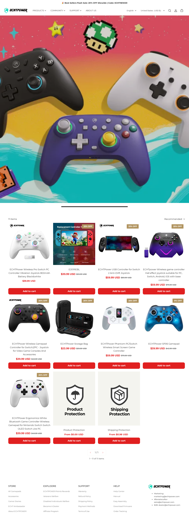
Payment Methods (86, 506)
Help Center (118, 491)
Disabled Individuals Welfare (56, 501)
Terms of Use (84, 511)
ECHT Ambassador (16, 506)
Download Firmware (122, 506)
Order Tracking (120, 511)
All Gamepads (14, 491)
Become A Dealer (51, 506)
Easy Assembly (120, 501)
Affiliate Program (51, 511)
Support (74, 10)
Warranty (82, 491)
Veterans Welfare (50, 496)
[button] (170, 10)
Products (38, 10)
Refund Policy (84, 496)
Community (57, 10)
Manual (116, 496)
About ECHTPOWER (17, 511)
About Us (91, 10)
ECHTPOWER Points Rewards (56, 491)
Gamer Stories (14, 501)
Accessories (13, 496)
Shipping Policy (85, 501)
